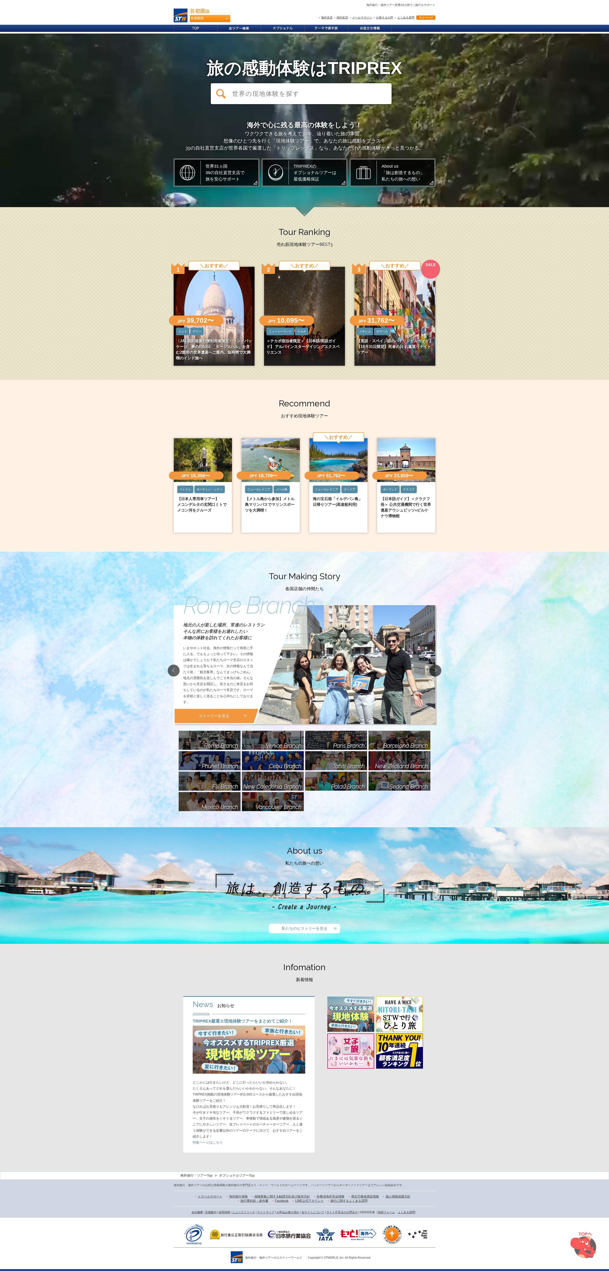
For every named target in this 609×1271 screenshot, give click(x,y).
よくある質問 (405, 17)
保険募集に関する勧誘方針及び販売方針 (282, 1196)
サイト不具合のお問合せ (342, 1212)
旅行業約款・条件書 (254, 1201)
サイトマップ (265, 1212)
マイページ (426, 17)
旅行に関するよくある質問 (349, 1201)
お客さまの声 (384, 17)
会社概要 (197, 1212)
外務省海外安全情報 (330, 1196)
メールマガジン (362, 17)
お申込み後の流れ (287, 1212)
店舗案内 (210, 1212)
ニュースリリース (243, 1212)
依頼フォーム (386, 1212)
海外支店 (327, 17)
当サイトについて (312, 1212)
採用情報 (224, 1212)
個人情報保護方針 (398, 1196)
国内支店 (342, 17)
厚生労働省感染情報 (365, 1196)
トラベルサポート (210, 1196)
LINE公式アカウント (309, 1201)
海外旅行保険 (238, 1196)
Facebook (282, 1201)
